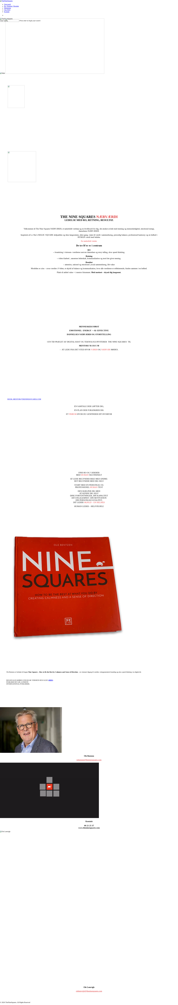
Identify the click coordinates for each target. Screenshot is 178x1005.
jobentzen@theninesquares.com (89, 760)
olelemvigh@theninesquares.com (89, 991)
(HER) (50, 680)
